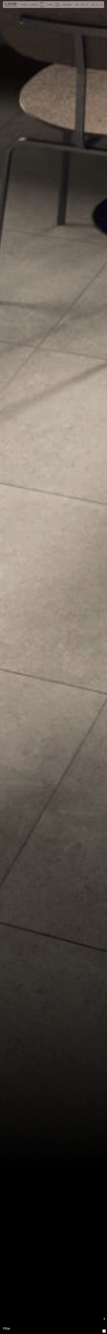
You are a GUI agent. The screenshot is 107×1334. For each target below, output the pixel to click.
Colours (45, 1330)
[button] (104, 1319)
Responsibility (67, 4)
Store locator (57, 4)
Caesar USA (77, 5)
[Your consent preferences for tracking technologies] (104, 1331)
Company (24, 4)
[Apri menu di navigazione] (101, 4)
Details (53, 1330)
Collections (33, 4)
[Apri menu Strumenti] (82, 4)
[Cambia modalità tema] (86, 4)
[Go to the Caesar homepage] (11, 4)
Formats (62, 1330)
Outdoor (50, 4)
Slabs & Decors (42, 4)
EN (93, 5)
